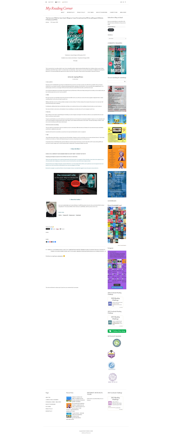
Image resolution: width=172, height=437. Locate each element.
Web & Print (123, 12)
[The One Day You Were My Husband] (111, 216)
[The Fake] (111, 240)
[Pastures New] (124, 236)
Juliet (83, 432)
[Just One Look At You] (122, 228)
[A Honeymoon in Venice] (119, 208)
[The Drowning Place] (124, 216)
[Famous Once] (124, 228)
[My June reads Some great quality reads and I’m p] (124, 271)
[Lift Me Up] (119, 220)
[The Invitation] (114, 224)
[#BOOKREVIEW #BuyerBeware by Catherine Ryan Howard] (114, 266)
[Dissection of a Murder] (117, 216)
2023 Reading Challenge (115, 398)
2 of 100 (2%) (117, 407)
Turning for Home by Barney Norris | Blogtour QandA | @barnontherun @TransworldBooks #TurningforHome (77, 251)
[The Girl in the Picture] (109, 220)
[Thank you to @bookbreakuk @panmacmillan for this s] (124, 276)
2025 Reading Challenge (115, 318)
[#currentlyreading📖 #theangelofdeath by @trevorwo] (119, 271)
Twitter (60, 215)
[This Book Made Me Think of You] (109, 232)
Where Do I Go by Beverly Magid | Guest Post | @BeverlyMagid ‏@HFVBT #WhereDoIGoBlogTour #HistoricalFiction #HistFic (76, 249)
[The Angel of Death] (111, 212)
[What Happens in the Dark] (114, 228)
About (62, 12)
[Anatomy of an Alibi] (114, 232)
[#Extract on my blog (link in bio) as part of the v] (124, 261)
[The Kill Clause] (119, 232)
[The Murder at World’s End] (122, 232)
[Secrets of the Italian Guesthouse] (114, 216)
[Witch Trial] (122, 220)
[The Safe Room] (119, 212)
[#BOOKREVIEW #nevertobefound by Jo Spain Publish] (110, 276)
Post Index (91, 12)
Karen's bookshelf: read (115, 205)
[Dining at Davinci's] (122, 208)
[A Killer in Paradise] (109, 228)
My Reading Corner (59, 8)
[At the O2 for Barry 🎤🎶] (119, 276)
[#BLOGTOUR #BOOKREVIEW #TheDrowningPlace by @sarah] (124, 280)
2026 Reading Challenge (115, 299)
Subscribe (111, 29)
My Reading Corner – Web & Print (53, 402)
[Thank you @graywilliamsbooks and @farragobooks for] (110, 280)
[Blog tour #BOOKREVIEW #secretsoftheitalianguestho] (114, 276)
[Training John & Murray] (124, 208)
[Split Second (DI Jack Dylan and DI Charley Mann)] (109, 208)
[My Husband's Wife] (119, 224)
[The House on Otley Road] (117, 212)
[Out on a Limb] (111, 236)
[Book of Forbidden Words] (124, 224)
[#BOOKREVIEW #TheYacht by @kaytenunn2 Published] (119, 280)
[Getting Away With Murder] (117, 208)
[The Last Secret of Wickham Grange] (114, 220)
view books (121, 307)
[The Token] (119, 236)
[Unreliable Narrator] (117, 220)
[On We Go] (122, 212)
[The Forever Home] (124, 220)
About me (48, 397)
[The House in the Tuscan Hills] (111, 224)
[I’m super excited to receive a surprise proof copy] (110, 261)
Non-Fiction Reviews (101, 12)
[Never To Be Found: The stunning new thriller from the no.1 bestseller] (109, 216)
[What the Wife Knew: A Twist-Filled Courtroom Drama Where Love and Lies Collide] (122, 236)
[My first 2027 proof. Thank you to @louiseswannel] (124, 266)
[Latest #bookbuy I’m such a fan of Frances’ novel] (110, 271)
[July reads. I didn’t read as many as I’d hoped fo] (119, 261)
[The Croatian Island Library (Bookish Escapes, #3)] (111, 232)
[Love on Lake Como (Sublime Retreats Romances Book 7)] (122, 216)
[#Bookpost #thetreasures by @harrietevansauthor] (114, 271)
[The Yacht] (119, 216)
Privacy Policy (81, 12)
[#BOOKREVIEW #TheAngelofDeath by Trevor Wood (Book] (119, 266)
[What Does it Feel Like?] (114, 237)
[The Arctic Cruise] (124, 232)
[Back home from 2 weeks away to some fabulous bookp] (114, 261)
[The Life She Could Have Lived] (109, 240)
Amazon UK (65, 215)
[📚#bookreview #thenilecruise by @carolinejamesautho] (110, 266)
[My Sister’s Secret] (124, 212)
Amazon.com (72, 215)
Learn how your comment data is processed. (69, 287)
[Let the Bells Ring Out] (117, 236)
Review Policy (71, 12)
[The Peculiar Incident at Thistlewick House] (119, 228)
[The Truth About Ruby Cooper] (111, 228)
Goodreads (78, 215)
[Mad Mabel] (111, 208)
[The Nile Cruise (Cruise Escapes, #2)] (109, 212)
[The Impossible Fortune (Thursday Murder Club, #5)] (114, 240)
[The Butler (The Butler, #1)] (114, 212)
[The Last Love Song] (109, 236)
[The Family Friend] (117, 224)
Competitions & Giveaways (52, 399)
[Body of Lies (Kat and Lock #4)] (111, 220)
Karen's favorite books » (122, 245)
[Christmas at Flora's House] (117, 228)
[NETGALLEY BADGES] (117, 343)
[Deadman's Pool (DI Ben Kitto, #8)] (117, 240)
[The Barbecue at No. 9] (117, 233)
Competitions (113, 12)
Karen (113, 302)
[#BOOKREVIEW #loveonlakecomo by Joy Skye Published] (114, 280)
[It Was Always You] (114, 208)
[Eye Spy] (109, 224)
